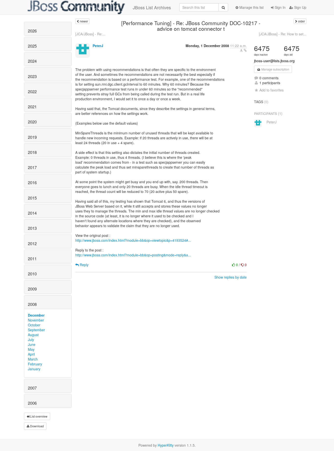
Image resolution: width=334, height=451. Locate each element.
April (31, 354)
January (34, 368)
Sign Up (299, 7)
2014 (32, 213)
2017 (32, 167)
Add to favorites (271, 90)
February (35, 363)
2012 (32, 243)
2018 (32, 152)
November (36, 320)
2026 (32, 31)
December (36, 315)
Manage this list (251, 7)
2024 (32, 61)
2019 (32, 137)
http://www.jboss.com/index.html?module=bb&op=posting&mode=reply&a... (133, 254)
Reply (84, 264)
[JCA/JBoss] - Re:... (90, 33)
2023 (32, 76)
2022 (32, 91)
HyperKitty (166, 445)
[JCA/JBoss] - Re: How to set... (282, 33)
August (33, 334)
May (31, 349)
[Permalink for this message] (245, 50)
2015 (32, 198)
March (33, 359)
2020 (32, 122)
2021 (32, 107)
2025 (32, 46)
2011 (32, 258)
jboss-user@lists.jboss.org (274, 60)
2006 (32, 403)
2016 (32, 182)
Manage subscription (275, 69)
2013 (32, 228)
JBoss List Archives (152, 7)
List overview (38, 416)
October (34, 324)
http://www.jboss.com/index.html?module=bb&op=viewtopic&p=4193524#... (133, 240)
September (36, 329)
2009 (32, 289)
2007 (32, 388)
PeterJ (98, 45)
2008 (32, 304)
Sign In (280, 7)
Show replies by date (230, 277)
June (31, 344)
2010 (32, 274)
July (31, 339)
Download (36, 426)
